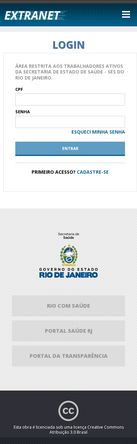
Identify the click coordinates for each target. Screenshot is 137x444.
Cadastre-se (93, 172)
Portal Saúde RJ (68, 330)
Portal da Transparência (69, 355)
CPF (19, 89)
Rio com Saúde (68, 305)
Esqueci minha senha (98, 132)
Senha (22, 112)
